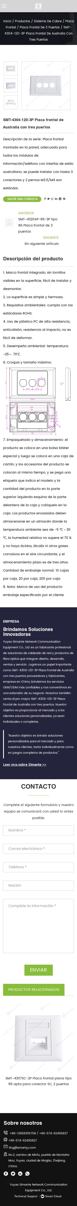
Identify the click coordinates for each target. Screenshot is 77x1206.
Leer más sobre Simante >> (24, 765)
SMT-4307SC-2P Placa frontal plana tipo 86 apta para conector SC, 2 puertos (39, 1081)
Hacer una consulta (22, 199)
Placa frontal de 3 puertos (40, 27)
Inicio (7, 21)
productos (22, 21)
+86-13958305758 (23, 1133)
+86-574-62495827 (53, 1133)
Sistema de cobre (48, 21)
